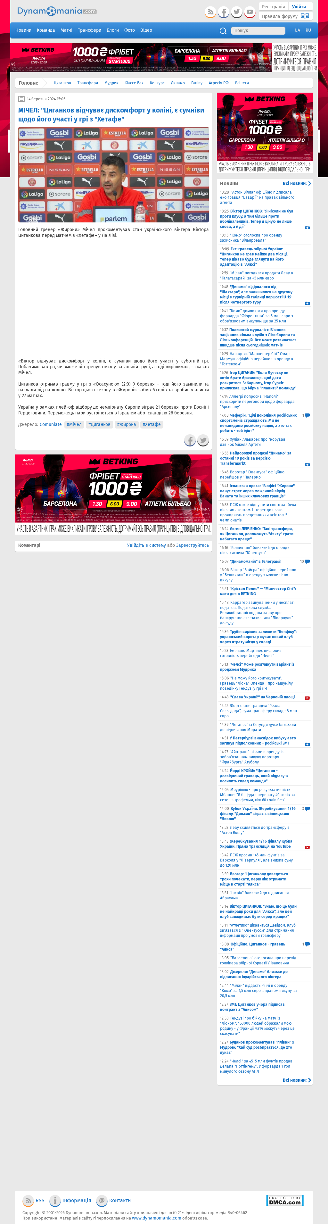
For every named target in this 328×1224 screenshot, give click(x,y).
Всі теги (242, 83)
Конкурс (157, 83)
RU (308, 30)
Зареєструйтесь (192, 545)
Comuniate (51, 424)
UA (297, 30)
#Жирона (126, 424)
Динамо (178, 83)
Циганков (62, 83)
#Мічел (74, 424)
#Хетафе (152, 424)
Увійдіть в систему (146, 545)
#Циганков (99, 424)
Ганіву (196, 83)
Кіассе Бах (134, 83)
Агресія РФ (219, 83)
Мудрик (111, 83)
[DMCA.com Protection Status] (285, 1204)
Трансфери (88, 83)
